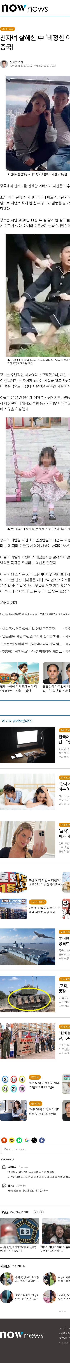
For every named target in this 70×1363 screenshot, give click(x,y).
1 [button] (60, 1311)
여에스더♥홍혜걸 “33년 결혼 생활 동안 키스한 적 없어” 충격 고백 (27, 1298)
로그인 (62, 1328)
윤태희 (14, 62)
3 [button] (65, 1311)
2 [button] (62, 1311)
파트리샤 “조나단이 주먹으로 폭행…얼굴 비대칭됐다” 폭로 (26, 1280)
